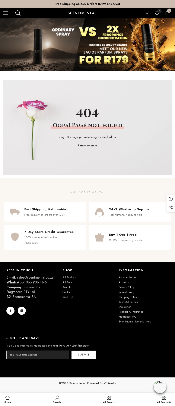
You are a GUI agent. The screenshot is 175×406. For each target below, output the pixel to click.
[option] (87, 4)
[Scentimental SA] (87, 44)
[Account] (147, 13)
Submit (84, 355)
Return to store (87, 145)
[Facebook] (10, 311)
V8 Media (110, 383)
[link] (56, 399)
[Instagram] (22, 311)
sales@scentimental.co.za (35, 277)
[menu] (5, 13)
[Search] (17, 13)
